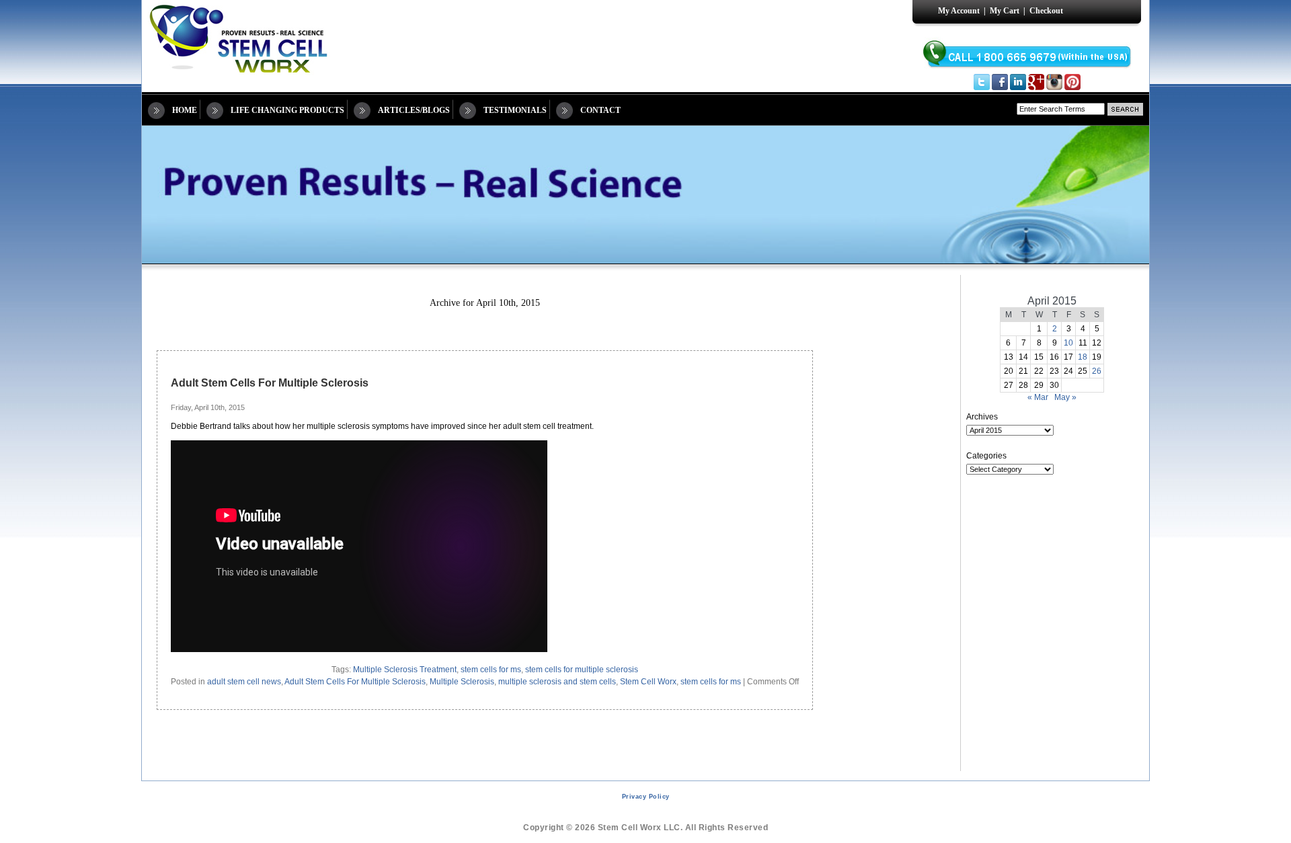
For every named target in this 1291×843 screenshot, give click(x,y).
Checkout (1046, 10)
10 (1068, 343)
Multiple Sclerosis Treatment (405, 669)
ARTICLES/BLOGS (414, 110)
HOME (184, 110)
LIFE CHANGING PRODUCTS (287, 110)
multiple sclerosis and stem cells (557, 681)
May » (1065, 397)
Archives (982, 417)
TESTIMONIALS (515, 110)
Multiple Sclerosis (462, 681)
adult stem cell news (244, 681)
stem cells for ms (491, 669)
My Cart (1004, 10)
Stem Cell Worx (648, 681)
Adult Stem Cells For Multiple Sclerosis (269, 383)
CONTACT (600, 110)
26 (1096, 371)
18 (1082, 357)
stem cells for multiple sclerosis (581, 669)
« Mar (1037, 397)
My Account (959, 10)
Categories (986, 455)
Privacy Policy (646, 796)
